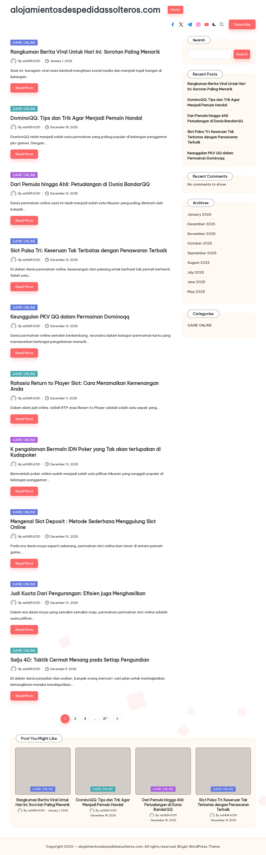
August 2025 (198, 262)
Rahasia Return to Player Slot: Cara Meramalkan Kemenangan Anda (84, 386)
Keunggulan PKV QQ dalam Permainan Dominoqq (69, 316)
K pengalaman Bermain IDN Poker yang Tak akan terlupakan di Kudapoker (85, 452)
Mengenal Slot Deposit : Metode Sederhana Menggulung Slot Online (83, 524)
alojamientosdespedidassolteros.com (85, 9)
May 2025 (196, 291)
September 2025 (202, 253)
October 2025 (199, 243)
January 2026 (199, 214)
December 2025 (201, 224)
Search (199, 40)
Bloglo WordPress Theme (198, 846)
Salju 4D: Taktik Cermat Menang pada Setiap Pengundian (79, 660)
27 (105, 718)
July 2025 (195, 272)
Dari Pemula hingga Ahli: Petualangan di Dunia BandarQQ (80, 184)
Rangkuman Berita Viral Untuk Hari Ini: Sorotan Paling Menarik (85, 52)
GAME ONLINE (24, 42)
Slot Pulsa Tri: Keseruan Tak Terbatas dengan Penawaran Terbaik (88, 250)
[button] (242, 24)
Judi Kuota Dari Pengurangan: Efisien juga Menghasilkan (77, 593)
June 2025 (196, 282)
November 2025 (201, 233)
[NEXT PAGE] (117, 718)
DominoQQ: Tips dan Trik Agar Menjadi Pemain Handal (76, 118)
